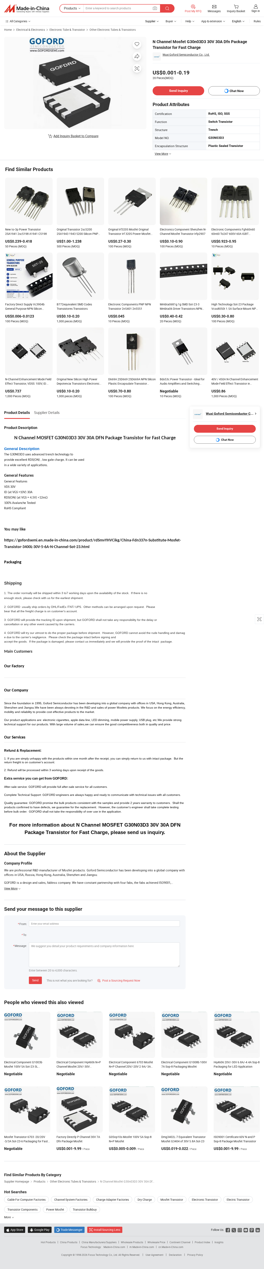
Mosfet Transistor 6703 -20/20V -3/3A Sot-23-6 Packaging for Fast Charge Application (26, 1141)
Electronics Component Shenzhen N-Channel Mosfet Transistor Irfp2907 (183, 231)
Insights (218, 1242)
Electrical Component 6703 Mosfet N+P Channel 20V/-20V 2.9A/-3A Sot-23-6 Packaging (131, 1066)
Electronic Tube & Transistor (67, 30)
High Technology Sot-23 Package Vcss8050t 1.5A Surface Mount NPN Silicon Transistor (234, 306)
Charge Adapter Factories (112, 1200)
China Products (68, 1242)
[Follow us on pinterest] (252, 1230)
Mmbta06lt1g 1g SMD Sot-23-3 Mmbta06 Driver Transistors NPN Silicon (181, 306)
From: (23, 924)
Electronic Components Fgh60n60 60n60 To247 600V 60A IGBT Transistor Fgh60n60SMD (233, 231)
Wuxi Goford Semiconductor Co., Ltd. (186, 55)
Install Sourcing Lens (107, 1230)
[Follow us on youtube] (246, 1230)
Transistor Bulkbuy (85, 1209)
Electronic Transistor (205, 1200)
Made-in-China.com (114, 1247)
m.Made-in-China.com (142, 1247)
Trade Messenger (69, 1230)
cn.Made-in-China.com (170, 1247)
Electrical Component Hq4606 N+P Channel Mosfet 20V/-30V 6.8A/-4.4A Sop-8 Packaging (79, 1066)
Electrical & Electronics (30, 30)
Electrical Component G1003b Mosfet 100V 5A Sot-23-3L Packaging (23, 1066)
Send (35, 980)
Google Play (40, 1230)
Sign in (255, 11)
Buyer (169, 21)
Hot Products (48, 1242)
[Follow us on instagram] (240, 1230)
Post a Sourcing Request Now (118, 980)
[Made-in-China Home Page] (26, 8)
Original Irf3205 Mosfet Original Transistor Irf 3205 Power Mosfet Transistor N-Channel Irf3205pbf (129, 231)
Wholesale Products (132, 1242)
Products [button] (70, 8)
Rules (257, 21)
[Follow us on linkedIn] (258, 1230)
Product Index (202, 1242)
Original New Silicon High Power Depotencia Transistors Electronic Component (78, 381)
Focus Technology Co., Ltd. (103, 1254)
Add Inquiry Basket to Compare (75, 136)
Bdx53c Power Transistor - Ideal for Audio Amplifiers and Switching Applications (182, 381)
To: (25, 935)
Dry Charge (145, 1200)
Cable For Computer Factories (26, 1200)
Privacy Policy (195, 1254)
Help (188, 21)
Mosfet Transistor (171, 1200)
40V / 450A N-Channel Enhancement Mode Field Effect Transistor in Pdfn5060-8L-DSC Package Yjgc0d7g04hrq (234, 381)
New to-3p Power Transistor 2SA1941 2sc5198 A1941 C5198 (26, 231)
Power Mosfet (55, 1209)
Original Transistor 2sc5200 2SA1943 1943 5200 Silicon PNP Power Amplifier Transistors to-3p (78, 231)
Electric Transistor (238, 1200)
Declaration (175, 1254)
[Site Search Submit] (167, 8)
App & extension (211, 21)
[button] (155, 8)
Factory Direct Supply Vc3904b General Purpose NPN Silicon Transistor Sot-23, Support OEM (25, 306)
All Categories (18, 21)
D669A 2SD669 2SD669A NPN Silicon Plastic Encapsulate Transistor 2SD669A (132, 381)
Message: (21, 946)
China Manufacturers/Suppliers (99, 1242)
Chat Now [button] (237, 91)
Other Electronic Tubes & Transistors (113, 30)
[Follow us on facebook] (228, 1230)
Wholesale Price (156, 1242)
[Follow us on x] (234, 1230)
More (7, 1217)
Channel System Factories (70, 1200)
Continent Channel (180, 1242)
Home (8, 30)
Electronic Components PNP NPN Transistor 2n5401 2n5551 (129, 306)
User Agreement (154, 1254)
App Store (14, 1230)
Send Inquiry (178, 91)
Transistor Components (22, 1209)
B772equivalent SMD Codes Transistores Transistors (74, 306)
